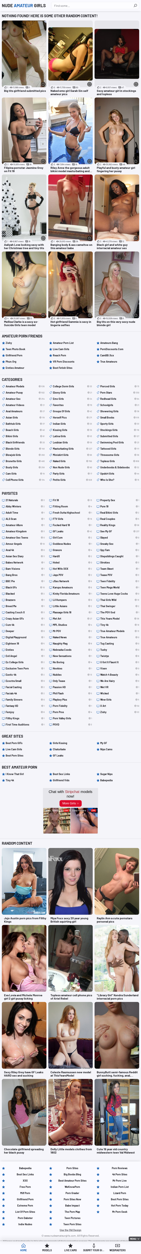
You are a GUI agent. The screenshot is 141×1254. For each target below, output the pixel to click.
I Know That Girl (15, 774)
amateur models (25, 386)
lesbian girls (72, 442)
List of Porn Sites (25, 1211)
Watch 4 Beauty (119, 674)
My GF (103, 743)
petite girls (72, 479)
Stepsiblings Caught (119, 556)
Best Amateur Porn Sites (72, 1180)
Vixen (119, 668)
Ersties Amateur (15, 367)
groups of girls (72, 411)
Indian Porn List (120, 1186)
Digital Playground (25, 637)
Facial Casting (25, 687)
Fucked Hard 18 (72, 525)
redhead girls (119, 398)
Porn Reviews (119, 1168)
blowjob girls (25, 454)
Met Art (72, 618)
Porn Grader (72, 1193)
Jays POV (72, 574)
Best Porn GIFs (14, 743)
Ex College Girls (25, 662)
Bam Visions (25, 568)
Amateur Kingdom (25, 531)
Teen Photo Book (15, 349)
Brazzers (25, 599)
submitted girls (119, 436)
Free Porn (25, 1186)
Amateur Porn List (63, 342)
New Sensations (72, 656)
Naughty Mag (72, 643)
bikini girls (25, 436)
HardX (72, 556)
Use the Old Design (70, 1230)
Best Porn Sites (14, 755)
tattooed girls (119, 448)
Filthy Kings (25, 718)
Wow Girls (119, 699)
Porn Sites (72, 1168)
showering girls (119, 411)
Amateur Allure (25, 525)
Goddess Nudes (72, 543)
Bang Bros (25, 574)
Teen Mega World (119, 587)
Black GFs (25, 587)
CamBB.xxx (107, 355)
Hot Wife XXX (72, 568)
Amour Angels (25, 543)
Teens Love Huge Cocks (119, 593)
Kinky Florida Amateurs (72, 593)
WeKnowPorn (72, 1186)
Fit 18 (72, 500)
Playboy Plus (72, 699)
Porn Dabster (25, 1218)
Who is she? (119, 479)
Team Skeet (119, 568)
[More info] (43, 84)
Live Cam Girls (61, 349)
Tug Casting (119, 643)
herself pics (72, 417)
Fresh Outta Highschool (72, 512)
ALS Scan (25, 518)
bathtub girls (25, 423)
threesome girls (119, 454)
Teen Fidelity (119, 581)
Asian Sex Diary (25, 556)
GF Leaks (72, 531)
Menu (133, 1238)
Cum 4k (25, 624)
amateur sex (25, 398)
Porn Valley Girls (72, 718)
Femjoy (25, 712)
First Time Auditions (25, 724)
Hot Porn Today (119, 1205)
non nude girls (72, 467)
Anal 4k (25, 550)
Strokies (119, 562)
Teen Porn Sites (72, 1224)
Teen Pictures (72, 1218)
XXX (25, 1180)
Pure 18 (119, 506)
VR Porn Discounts (63, 361)
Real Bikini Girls (119, 512)
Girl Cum (72, 537)
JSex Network (72, 581)
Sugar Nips (106, 774)
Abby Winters (25, 506)
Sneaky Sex (119, 543)
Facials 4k (25, 693)
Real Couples (119, 518)
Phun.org (11, 361)
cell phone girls (25, 479)
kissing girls (72, 430)
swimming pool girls (119, 442)
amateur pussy (25, 392)
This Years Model (119, 618)
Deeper (25, 631)
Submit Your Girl (94, 1250)
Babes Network (25, 562)
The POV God (119, 612)
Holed (72, 562)
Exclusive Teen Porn (25, 668)
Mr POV (72, 631)
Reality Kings (119, 525)
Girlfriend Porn (14, 355)
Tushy (119, 649)
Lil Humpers (72, 599)
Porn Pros (72, 712)
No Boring (72, 662)
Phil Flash (72, 693)
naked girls (72, 461)
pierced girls (119, 386)
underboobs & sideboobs (119, 467)
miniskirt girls (72, 454)
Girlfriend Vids (61, 780)
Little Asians (72, 606)
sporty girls (119, 423)
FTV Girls (72, 518)
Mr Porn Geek (119, 1211)
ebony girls (72, 392)
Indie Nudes (25, 1224)
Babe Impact (72, 1205)
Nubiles (72, 674)
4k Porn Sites (119, 1174)
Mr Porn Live (120, 1180)
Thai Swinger (119, 606)
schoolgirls (119, 405)
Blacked (25, 593)
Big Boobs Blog (72, 1174)
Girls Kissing (60, 743)
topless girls (119, 461)
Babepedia (106, 780)
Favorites (72, 405)
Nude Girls (24, 5)
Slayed (119, 537)
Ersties (25, 649)
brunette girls (25, 461)
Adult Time (25, 512)
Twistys (119, 656)
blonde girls (25, 448)
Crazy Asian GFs (25, 618)
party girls (72, 473)
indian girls (72, 423)
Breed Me (25, 606)
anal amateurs (25, 411)
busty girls (25, 467)
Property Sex (119, 500)
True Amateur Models (119, 631)
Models (47, 1250)
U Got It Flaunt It (119, 662)
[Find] (135, 5)
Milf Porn (25, 1193)
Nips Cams (106, 749)
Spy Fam (119, 550)
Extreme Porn (25, 1205)
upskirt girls (119, 473)
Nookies (72, 668)
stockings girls (119, 430)
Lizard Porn (119, 1193)
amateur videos (25, 405)
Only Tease (72, 680)
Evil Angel (25, 656)
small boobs (119, 417)
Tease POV (119, 574)
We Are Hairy (119, 680)
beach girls (25, 430)
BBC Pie (25, 581)
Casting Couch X (25, 612)
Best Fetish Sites (62, 367)
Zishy (9, 342)
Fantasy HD (25, 705)
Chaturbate (59, 749)
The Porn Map (72, 1211)
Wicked (119, 693)
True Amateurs (108, 361)
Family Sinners (25, 699)
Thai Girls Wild (119, 599)
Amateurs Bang (109, 342)
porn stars (119, 392)
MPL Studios (72, 624)
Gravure (72, 550)
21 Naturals (25, 500)
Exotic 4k (25, 674)
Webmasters (117, 1250)
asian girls (25, 417)
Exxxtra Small (25, 680)
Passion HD (72, 687)
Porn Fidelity (72, 705)
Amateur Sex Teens (25, 537)
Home (23, 1250)
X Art (119, 705)
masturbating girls (72, 448)
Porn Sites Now (72, 1199)
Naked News (72, 637)
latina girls (72, 436)
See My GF (119, 531)
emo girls (72, 398)
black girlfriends (25, 442)
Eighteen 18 (25, 643)
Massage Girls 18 (72, 612)
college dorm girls (72, 386)
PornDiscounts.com (111, 349)
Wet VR (119, 687)
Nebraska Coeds (72, 649)
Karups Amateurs (72, 587)
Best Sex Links (61, 774)
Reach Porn (59, 355)
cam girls (25, 473)
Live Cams (70, 1250)
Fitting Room (72, 506)
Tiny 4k (119, 624)
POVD (72, 724)
